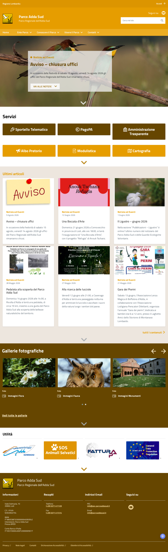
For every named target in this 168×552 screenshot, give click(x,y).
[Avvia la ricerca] (162, 20)
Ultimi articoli (13, 174)
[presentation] (153, 353)
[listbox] (84, 382)
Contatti (33, 545)
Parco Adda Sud (34, 18)
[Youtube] (130, 507)
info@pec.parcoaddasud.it (98, 505)
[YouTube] (163, 13)
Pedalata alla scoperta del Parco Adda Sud (25, 291)
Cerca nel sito (128, 20)
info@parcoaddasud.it (96, 512)
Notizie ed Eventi (43, 57)
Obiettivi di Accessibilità (81, 545)
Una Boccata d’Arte (73, 221)
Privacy (6, 545)
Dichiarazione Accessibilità (52, 545)
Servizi (9, 116)
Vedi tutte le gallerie (14, 415)
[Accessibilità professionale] (162, 536)
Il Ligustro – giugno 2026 (132, 221)
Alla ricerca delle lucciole (76, 289)
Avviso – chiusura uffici (54, 64)
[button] (82, 404)
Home (6, 32)
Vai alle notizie (42, 86)
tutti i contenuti (153, 332)
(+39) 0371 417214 (54, 512)
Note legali (20, 545)
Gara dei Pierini (127, 289)
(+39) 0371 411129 (54, 505)
